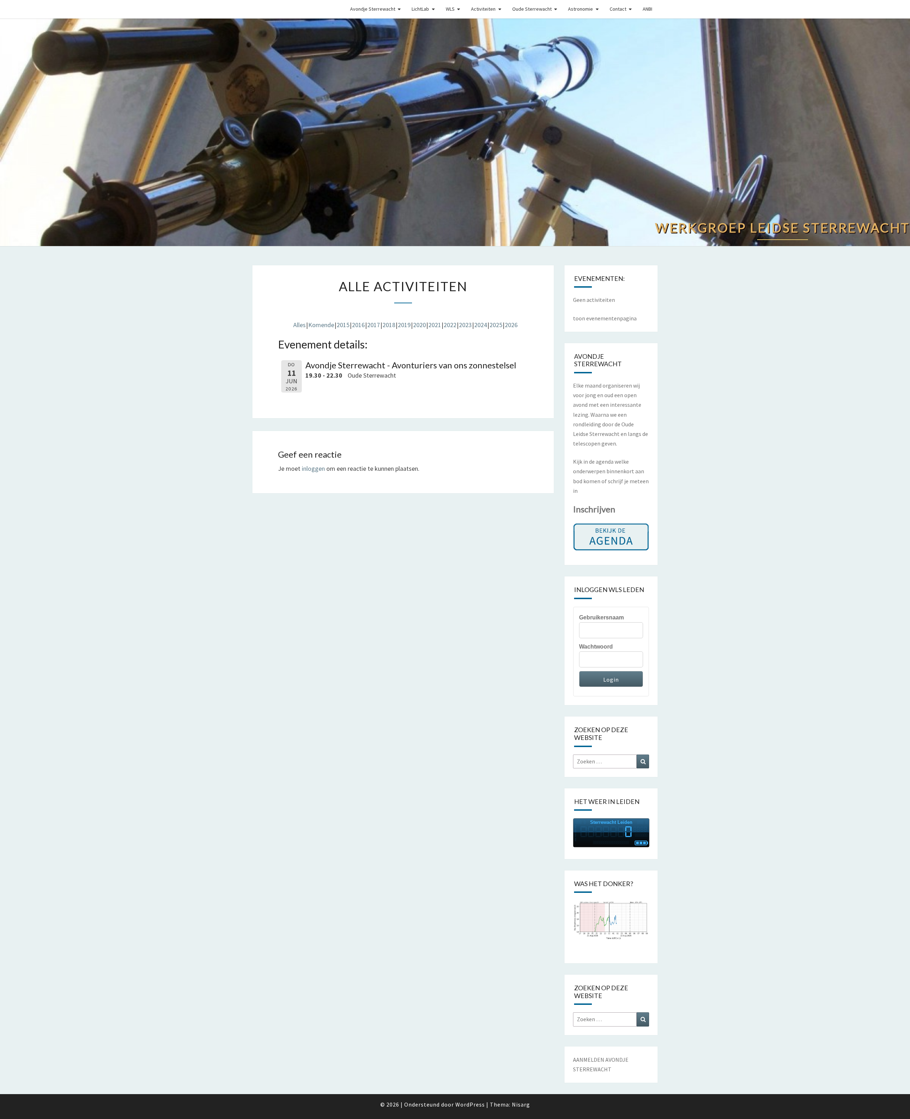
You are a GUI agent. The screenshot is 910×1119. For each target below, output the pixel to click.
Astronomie (580, 9)
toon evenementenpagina (605, 318)
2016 (358, 325)
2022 (450, 325)
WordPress (470, 1104)
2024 (480, 325)
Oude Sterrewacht (532, 9)
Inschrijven (594, 509)
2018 (388, 325)
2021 (434, 325)
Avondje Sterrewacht (372, 9)
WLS (450, 9)
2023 (465, 325)
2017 (373, 325)
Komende (321, 325)
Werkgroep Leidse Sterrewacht (275, 8)
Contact (618, 9)
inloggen (313, 468)
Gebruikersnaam (601, 617)
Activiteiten (483, 9)
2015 (343, 325)
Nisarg (521, 1104)
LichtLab (420, 9)
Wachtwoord (596, 647)
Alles (299, 325)
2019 (404, 325)
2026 (511, 325)
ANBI (647, 9)
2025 (495, 325)
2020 (419, 325)
